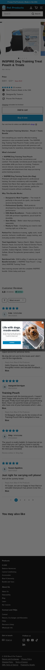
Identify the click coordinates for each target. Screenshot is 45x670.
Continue (11, 342)
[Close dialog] (42, 323)
